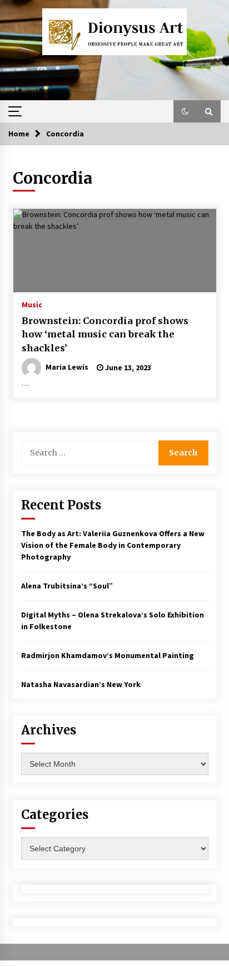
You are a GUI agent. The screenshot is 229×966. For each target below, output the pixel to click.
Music (32, 304)
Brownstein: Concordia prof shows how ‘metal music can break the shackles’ (105, 334)
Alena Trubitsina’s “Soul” (67, 586)
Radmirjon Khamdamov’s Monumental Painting (107, 655)
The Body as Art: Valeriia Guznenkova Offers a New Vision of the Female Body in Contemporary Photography (113, 545)
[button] (185, 111)
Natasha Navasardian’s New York (81, 684)
